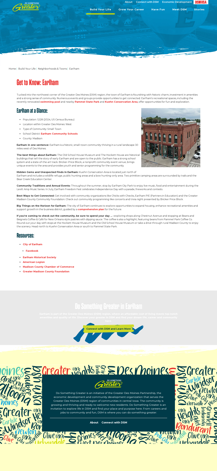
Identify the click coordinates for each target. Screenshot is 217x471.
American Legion (34, 262)
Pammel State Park (87, 101)
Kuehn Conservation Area (121, 101)
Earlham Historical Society (40, 257)
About (94, 422)
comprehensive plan (91, 209)
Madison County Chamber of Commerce (49, 266)
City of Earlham (33, 244)
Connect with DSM (114, 422)
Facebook (32, 250)
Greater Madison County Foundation (46, 271)
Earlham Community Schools (59, 133)
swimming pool (50, 101)
